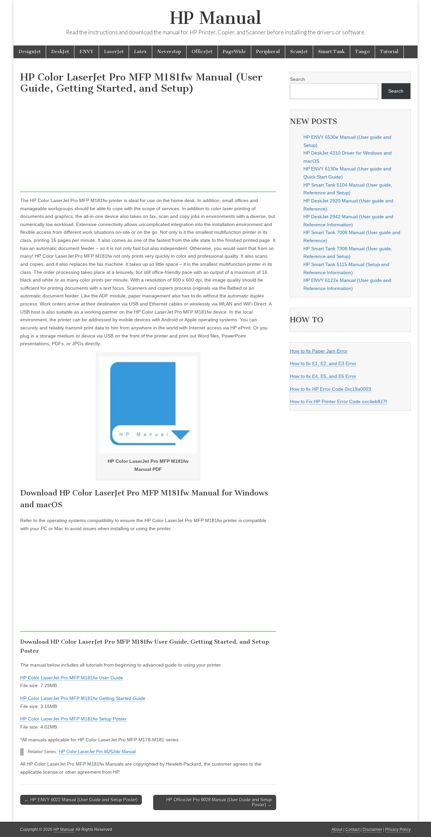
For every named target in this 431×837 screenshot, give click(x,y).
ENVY (86, 52)
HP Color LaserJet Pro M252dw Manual (97, 751)
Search (297, 79)
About (337, 829)
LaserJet (114, 52)
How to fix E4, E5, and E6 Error (323, 376)
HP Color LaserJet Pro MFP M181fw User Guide (71, 677)
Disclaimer (372, 829)
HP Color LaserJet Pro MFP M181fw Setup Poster (73, 718)
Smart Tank (331, 52)
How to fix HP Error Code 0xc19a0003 (330, 389)
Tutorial (389, 52)
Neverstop (169, 52)
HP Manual (215, 18)
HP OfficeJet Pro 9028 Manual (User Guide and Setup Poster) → (219, 802)
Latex (140, 52)
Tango (362, 52)
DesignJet (30, 52)
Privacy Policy (398, 829)
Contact (352, 829)
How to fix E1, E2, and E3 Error (323, 363)
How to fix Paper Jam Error (318, 351)
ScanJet (299, 52)
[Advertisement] (148, 145)
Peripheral (268, 52)
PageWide (234, 52)
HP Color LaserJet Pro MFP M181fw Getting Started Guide (82, 698)
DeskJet (60, 52)
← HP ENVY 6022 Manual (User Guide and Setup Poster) (81, 799)
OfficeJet (202, 52)
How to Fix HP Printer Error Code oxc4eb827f (338, 401)
